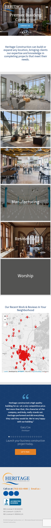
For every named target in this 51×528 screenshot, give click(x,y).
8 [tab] (24, 443)
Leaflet (6, 371)
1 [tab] (9, 443)
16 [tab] (41, 443)
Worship (25, 275)
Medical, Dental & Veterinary (25, 93)
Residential (25, 238)
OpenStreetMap (36, 371)
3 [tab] (14, 443)
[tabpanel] (25, 416)
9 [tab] (27, 443)
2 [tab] (12, 443)
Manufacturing (25, 202)
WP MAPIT (21, 371)
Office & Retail (25, 128)
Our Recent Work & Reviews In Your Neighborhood (25, 308)
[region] (25, 18)
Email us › (36, 494)
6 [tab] (20, 443)
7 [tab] (22, 443)
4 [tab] (16, 443)
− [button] (5, 319)
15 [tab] (39, 443)
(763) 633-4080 (20, 494)
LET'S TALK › (25, 458)
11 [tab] (31, 443)
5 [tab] (18, 443)
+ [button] (5, 316)
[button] (20, 32)
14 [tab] (37, 443)
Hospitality (25, 165)
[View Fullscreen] (5, 325)
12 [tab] (33, 443)
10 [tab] (29, 443)
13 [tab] (35, 443)
